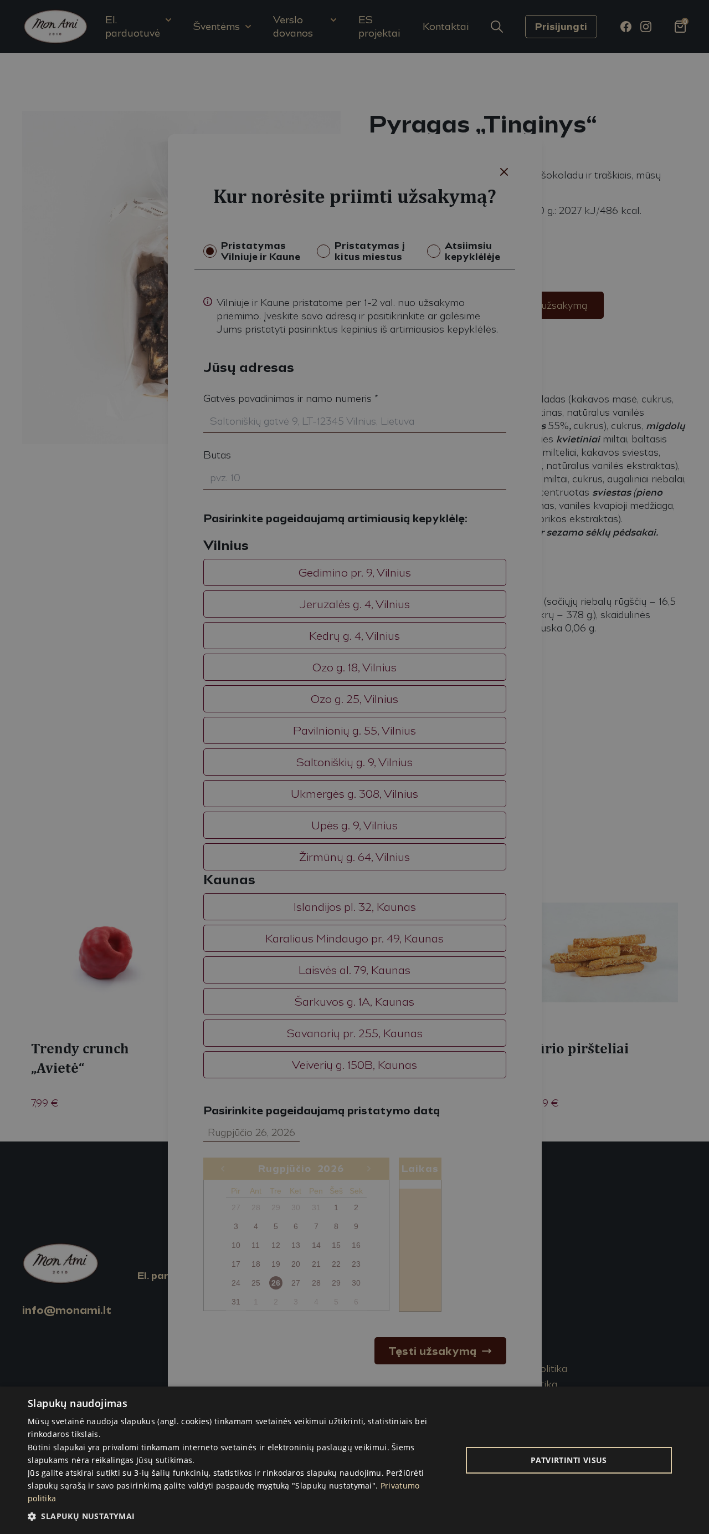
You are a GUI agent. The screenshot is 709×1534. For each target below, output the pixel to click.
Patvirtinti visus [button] (569, 1460)
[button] (238, 1516)
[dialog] (354, 1460)
